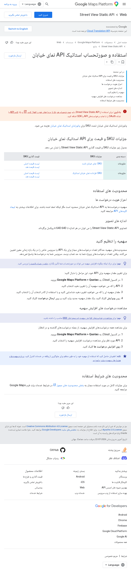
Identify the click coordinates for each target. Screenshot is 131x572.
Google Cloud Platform (115, 531)
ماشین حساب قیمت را (38, 263)
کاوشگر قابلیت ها (119, 482)
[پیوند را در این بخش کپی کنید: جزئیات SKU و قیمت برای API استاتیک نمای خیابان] (44, 139)
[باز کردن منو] (124, 4)
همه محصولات (120, 542)
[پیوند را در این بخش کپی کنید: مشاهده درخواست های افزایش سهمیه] (76, 308)
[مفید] (11, 42)
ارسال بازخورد (14, 55)
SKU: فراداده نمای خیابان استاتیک (87, 173)
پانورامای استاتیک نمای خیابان (65, 125)
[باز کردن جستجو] (47, 4)
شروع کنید (43, 14)
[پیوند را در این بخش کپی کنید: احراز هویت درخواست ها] (92, 200)
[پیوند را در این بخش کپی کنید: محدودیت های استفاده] (89, 191)
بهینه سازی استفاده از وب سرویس (112, 493)
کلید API (14, 112)
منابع (95, 46)
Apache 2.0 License (112, 429)
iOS (83, 482)
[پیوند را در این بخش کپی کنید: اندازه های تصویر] (102, 221)
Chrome (122, 520)
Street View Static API (97, 15)
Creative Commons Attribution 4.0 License (47, 426)
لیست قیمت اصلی (31, 163)
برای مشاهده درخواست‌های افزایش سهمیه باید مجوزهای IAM (89, 318)
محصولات (108, 42)
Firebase (122, 525)
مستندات (69, 42)
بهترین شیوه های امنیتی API (114, 487)
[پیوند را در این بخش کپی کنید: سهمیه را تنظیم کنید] (92, 241)
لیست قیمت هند (32, 167)
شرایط (124, 556)
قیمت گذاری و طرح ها (32, 476)
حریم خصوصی (111, 556)
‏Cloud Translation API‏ (98, 30)
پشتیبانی (38, 487)
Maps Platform (100, 4)
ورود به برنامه (10, 4)
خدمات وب (80, 493)
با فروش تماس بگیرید (17, 14)
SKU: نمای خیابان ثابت (92, 163)
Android (80, 476)
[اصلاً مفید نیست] (6, 42)
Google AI (122, 536)
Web (123, 15)
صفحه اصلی (122, 42)
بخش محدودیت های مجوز (70, 385)
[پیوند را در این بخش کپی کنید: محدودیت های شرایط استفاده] (78, 376)
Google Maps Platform (89, 42)
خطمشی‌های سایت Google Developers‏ (59, 429)
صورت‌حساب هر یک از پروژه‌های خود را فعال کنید (49, 112)
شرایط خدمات (36, 493)
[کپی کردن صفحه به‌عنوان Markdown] (112, 62)
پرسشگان (123, 476)
